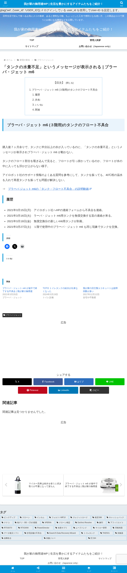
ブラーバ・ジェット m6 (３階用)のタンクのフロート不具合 (65, 89)
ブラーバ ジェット (13, 315)
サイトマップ (105, 558)
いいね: (39, 104)
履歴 (37, 94)
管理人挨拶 (63, 558)
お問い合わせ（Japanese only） (63, 563)
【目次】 (59, 82)
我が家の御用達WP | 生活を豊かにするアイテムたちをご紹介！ (63, 3)
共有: (38, 99)
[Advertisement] (63, 346)
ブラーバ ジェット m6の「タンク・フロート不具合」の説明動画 (48, 188)
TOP (22, 558)
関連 (37, 109)
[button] (94, 390)
